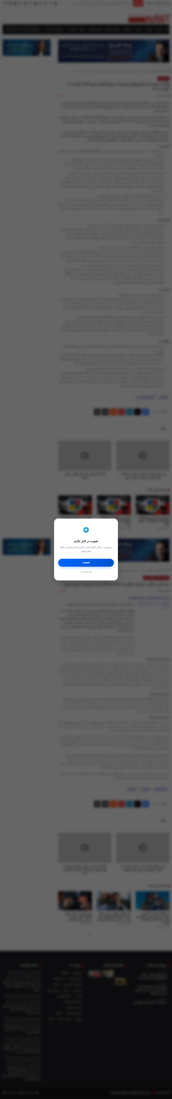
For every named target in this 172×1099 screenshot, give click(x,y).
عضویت (86, 563)
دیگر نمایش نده (86, 572)
